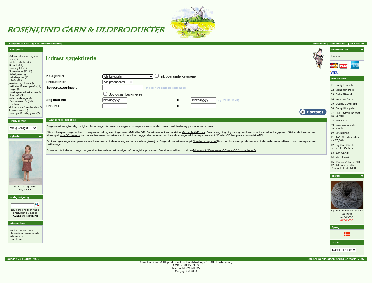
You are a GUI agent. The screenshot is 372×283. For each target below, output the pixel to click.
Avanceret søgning (49, 43)
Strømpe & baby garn (22, 113)
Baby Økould (344, 94)
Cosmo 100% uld (346, 103)
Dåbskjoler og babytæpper (17, 76)
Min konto (319, 43)
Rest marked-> (18, 101)
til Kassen (357, 43)
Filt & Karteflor (17, 62)
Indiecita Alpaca (345, 98)
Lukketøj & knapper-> (22, 86)
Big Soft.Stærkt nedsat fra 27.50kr (343, 147)
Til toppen (13, 43)
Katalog (29, 43)
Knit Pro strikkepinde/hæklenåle (23, 106)
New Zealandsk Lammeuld (343, 127)
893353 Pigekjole (25, 186)
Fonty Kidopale (345, 108)
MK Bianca (342, 132)
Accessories (16, 110)
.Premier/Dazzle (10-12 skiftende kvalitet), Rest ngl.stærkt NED (346, 164)
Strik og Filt (16, 68)
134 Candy (342, 152)
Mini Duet (341, 120)
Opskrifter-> (16, 71)
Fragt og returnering (21, 229)
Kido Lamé (342, 157)
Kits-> (12, 80)
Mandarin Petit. (345, 89)
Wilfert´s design (18, 98)
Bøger (12, 89)
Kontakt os (15, 238)
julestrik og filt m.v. (20, 83)
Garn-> (13, 65)
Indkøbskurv (338, 43)
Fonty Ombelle (345, 85)
